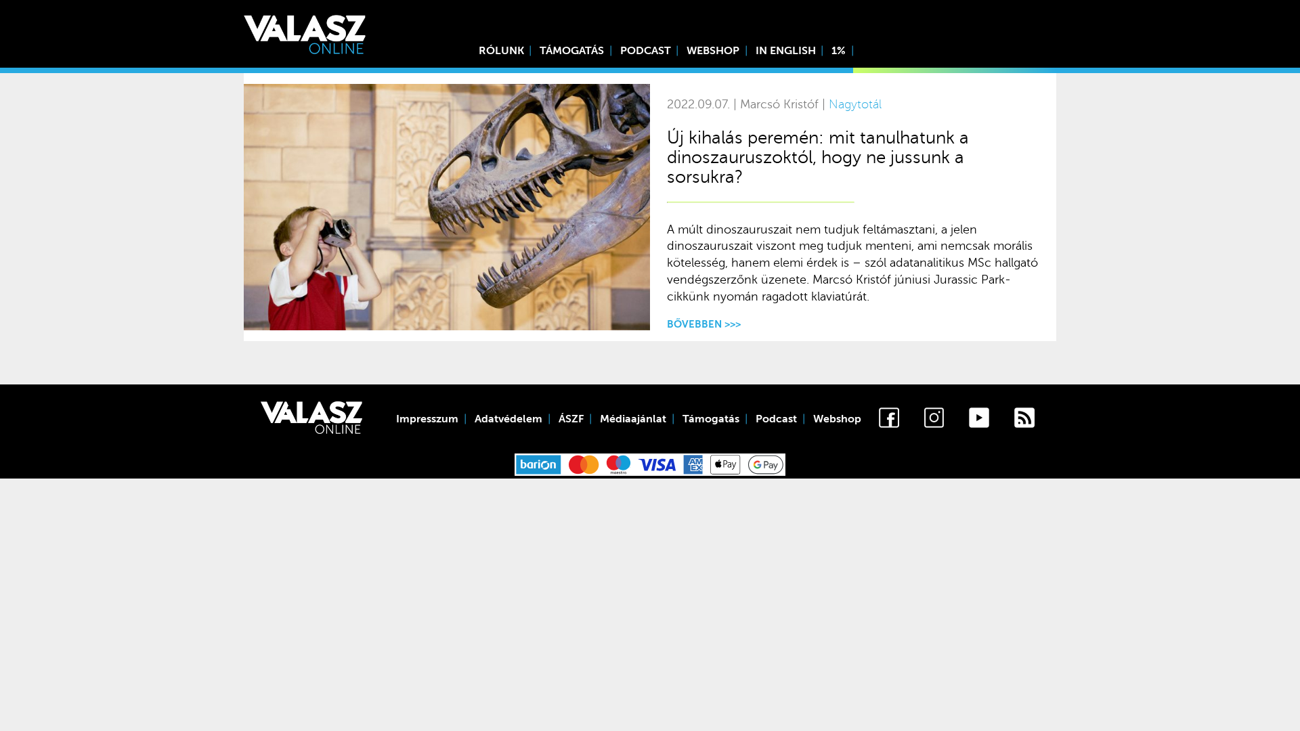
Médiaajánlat (633, 419)
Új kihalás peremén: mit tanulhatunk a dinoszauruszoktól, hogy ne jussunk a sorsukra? (818, 157)
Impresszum (427, 419)
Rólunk (501, 51)
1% (838, 51)
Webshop (713, 51)
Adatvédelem (508, 419)
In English (786, 51)
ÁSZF (571, 419)
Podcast (645, 51)
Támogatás (572, 51)
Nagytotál (855, 104)
